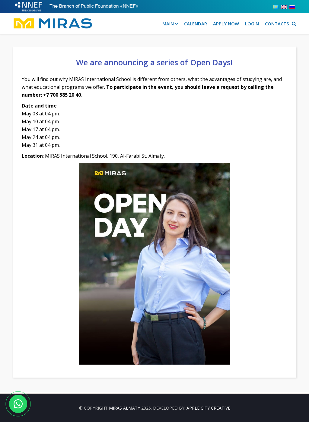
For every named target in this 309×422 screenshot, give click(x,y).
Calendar (195, 24)
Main (168, 24)
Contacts (277, 24)
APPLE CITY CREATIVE (208, 408)
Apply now (226, 24)
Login (252, 24)
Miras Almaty (124, 408)
